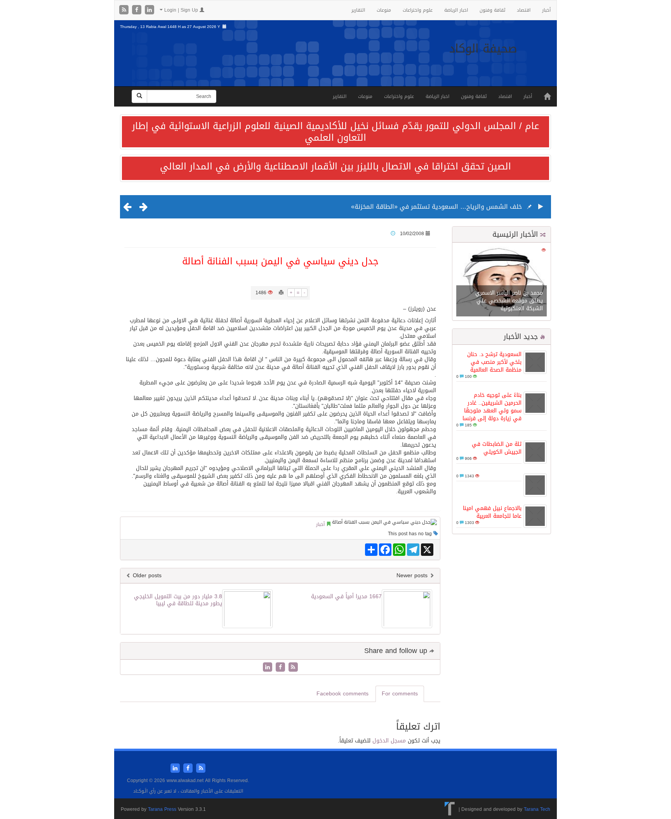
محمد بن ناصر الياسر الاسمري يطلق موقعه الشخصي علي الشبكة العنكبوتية (509, 301)
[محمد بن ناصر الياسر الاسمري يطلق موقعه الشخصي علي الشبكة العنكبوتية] (501, 282)
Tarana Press (162, 809)
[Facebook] (137, 10)
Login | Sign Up (181, 10)
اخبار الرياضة (456, 10)
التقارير (358, 10)
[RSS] (124, 10)
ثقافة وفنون (492, 10)
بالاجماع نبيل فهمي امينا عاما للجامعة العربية (492, 512)
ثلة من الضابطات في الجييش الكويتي (497, 448)
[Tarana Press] (450, 809)
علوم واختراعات (418, 10)
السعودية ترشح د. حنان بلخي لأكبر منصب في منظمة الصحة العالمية (494, 362)
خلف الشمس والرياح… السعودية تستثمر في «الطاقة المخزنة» (436, 207)
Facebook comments (342, 693)
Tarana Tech (537, 809)
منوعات (384, 10)
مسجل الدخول (389, 740)
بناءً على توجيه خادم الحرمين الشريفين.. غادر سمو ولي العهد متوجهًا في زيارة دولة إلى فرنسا (492, 407)
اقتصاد (523, 10)
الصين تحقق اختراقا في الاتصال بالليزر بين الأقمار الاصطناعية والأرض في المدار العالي (335, 166)
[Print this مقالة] (281, 292)
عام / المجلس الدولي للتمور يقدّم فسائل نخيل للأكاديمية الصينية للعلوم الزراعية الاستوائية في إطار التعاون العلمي (335, 132)
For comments (400, 693)
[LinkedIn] (149, 10)
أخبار (546, 10)
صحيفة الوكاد (483, 48)
